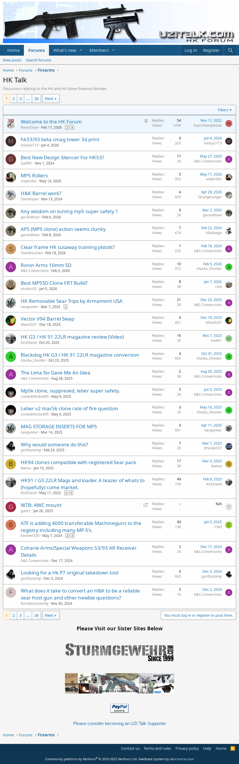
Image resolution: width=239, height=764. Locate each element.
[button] (81, 50)
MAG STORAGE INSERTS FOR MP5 (59, 426)
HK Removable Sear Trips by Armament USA (71, 301)
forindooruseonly (34, 603)
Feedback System (151, 759)
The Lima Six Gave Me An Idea (55, 372)
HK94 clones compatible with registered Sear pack (78, 462)
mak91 (216, 340)
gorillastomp (31, 450)
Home (13, 50)
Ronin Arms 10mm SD (46, 265)
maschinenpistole (207, 125)
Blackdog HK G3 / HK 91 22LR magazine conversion (80, 354)
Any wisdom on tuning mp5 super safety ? (69, 211)
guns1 (26, 510)
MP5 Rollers (34, 175)
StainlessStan (32, 252)
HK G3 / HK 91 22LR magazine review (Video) (72, 336)
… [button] (28, 98)
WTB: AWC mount (41, 505)
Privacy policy (187, 748)
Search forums (38, 60)
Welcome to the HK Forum (51, 121)
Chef (218, 526)
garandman (30, 217)
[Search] (230, 50)
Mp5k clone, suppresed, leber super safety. (70, 390)
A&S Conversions (208, 161)
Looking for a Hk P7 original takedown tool (69, 572)
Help (207, 748)
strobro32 (29, 288)
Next (49, 98)
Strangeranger (210, 196)
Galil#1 (26, 163)
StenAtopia (29, 199)
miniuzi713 (29, 145)
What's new (64, 50)
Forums (36, 50)
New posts (12, 60)
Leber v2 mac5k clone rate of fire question (69, 408)
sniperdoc (29, 180)
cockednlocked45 (35, 396)
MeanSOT (29, 324)
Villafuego (214, 232)
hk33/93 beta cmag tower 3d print (60, 139)
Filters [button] (223, 109)
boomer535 (30, 535)
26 (36, 98)
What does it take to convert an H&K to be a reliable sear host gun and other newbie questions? (80, 594)
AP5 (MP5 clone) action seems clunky (63, 229)
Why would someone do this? (54, 444)
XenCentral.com (182, 759)
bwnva (26, 468)
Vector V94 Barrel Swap (47, 318)
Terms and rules (157, 748)
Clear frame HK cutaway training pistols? (68, 247)
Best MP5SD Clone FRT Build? (54, 283)
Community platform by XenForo (91, 759)
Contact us (130, 748)
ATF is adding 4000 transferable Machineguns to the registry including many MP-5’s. (81, 526)
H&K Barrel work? (41, 193)
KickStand (28, 342)
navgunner (29, 306)
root (218, 286)
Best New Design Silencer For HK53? (62, 157)
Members (99, 50)
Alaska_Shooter (209, 268)
